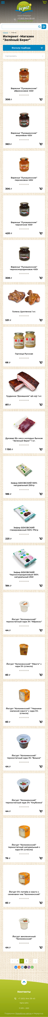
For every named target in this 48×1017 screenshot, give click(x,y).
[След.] (35, 961)
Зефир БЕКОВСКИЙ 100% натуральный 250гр (24, 484)
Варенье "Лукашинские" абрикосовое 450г (24, 89)
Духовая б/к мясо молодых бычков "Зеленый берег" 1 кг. (24, 439)
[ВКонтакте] (15, 967)
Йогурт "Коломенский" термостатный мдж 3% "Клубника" (24, 801)
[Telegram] (22, 967)
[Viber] (28, 967)
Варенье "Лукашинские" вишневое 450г (24, 134)
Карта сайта (24, 1003)
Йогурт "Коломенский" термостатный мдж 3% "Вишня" (24, 756)
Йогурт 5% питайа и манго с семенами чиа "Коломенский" (24, 893)
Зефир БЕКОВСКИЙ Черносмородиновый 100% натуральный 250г (24, 574)
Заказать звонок (25, 20)
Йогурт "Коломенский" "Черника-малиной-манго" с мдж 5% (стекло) (24, 710)
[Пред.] (12, 961)
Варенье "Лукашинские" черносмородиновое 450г (24, 268)
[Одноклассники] (19, 967)
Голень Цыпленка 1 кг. (24, 311)
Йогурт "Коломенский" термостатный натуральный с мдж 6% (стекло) (24, 847)
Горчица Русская (24, 354)
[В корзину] (41, 99)
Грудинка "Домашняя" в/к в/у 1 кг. (24, 396)
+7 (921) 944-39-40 (26, 18)
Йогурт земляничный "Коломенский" (24, 937)
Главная (5, 32)
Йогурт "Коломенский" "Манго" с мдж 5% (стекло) (24, 665)
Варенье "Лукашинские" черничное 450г (24, 223)
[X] (25, 967)
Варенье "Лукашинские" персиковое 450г (24, 179)
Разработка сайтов (23, 1013)
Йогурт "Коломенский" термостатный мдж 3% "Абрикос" (24, 620)
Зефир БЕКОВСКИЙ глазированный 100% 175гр (24, 528)
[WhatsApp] (32, 967)
